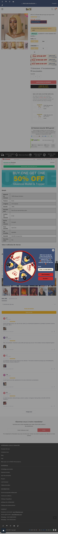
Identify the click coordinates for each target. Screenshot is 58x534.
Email (39, 266)
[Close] (53, 250)
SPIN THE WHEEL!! (46, 274)
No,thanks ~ (45, 278)
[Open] (3, 530)
